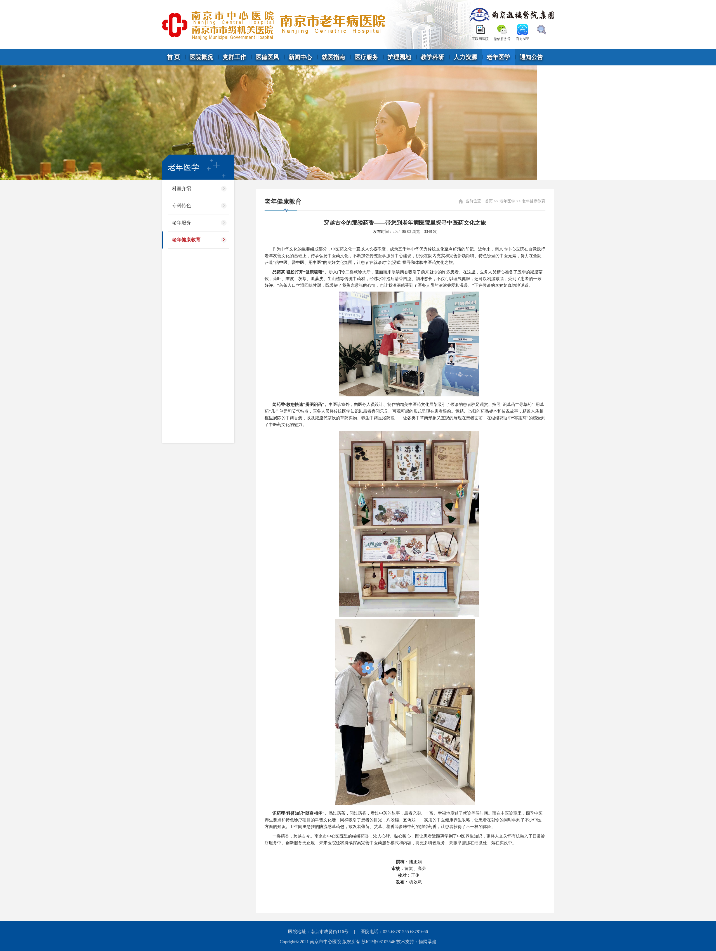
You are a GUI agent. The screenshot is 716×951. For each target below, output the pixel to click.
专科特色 (181, 205)
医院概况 (201, 57)
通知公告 (531, 57)
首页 (489, 201)
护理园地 (399, 57)
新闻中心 (300, 57)
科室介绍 (181, 188)
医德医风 (267, 57)
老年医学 (498, 57)
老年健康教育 (186, 239)
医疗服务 (366, 57)
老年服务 (181, 222)
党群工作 (234, 57)
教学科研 (432, 57)
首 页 (173, 57)
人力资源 (465, 57)
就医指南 (333, 57)
